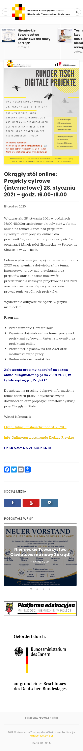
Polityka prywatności (41, 718)
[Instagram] (49, 503)
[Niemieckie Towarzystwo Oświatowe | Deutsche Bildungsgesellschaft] (41, 12)
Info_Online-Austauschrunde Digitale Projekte (39, 437)
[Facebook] (12, 503)
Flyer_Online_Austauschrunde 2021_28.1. (35, 427)
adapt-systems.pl (41, 735)
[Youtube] (31, 503)
